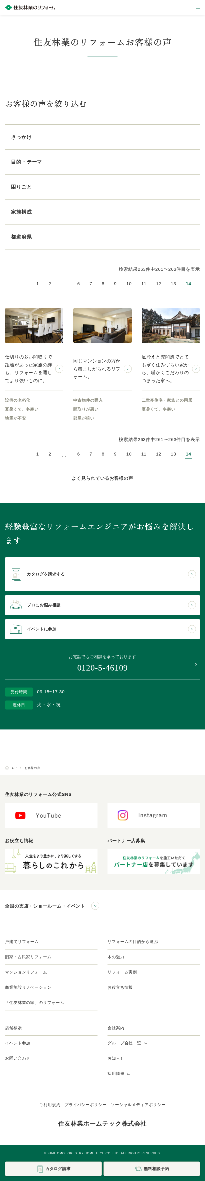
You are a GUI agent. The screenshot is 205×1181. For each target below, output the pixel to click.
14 (188, 283)
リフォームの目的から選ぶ (133, 942)
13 (173, 283)
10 (129, 283)
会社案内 (116, 1028)
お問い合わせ (17, 1058)
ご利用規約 (49, 1105)
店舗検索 (13, 1028)
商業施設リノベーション (28, 987)
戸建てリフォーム (22, 942)
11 (143, 283)
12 (159, 283)
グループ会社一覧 (125, 1043)
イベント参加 (17, 1043)
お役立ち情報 (120, 987)
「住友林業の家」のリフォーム (34, 1002)
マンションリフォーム (26, 972)
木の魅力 (116, 957)
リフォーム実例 (122, 972)
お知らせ (116, 1058)
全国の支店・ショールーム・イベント (45, 906)
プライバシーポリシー (85, 1105)
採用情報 (117, 1073)
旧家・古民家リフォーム (28, 957)
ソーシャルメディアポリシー (138, 1105)
